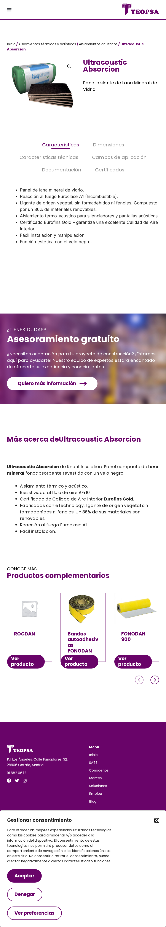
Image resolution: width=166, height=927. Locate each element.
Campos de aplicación (119, 157)
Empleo (95, 793)
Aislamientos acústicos (98, 44)
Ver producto (22, 661)
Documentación (61, 170)
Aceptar (24, 875)
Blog (92, 801)
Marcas (95, 778)
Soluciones (98, 785)
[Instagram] (24, 780)
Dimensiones (108, 145)
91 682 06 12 (16, 772)
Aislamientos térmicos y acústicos (47, 44)
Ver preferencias (34, 913)
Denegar (24, 894)
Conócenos (99, 770)
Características (60, 145)
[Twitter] (17, 780)
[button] (157, 820)
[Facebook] (9, 780)
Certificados (109, 170)
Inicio (11, 44)
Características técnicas (48, 157)
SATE (93, 762)
